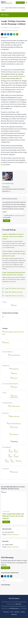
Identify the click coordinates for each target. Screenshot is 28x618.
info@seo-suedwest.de (13, 534)
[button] (26, 2)
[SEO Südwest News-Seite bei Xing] (13, 461)
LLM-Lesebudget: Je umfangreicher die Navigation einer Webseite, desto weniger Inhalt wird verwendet (13, 254)
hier (10, 191)
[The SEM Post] (14, 434)
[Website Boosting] (14, 416)
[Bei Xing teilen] (11, 34)
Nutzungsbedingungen (19, 215)
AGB (11, 611)
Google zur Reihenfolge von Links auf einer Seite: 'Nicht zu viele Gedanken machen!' (13, 236)
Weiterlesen (6, 521)
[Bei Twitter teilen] (2, 34)
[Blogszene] (14, 387)
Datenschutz (6, 611)
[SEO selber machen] (14, 406)
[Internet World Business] (14, 423)
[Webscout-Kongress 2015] (14, 373)
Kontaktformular (14, 608)
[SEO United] (14, 427)
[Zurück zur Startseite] (6, 2)
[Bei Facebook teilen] (5, 34)
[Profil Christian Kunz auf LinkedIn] (16, 456)
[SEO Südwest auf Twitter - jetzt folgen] (7, 461)
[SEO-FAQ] (14, 396)
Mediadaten (14, 614)
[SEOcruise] (14, 378)
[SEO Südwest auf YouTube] (19, 461)
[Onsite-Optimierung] (14, 355)
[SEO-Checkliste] (14, 305)
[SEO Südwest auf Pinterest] (11, 456)
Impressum (17, 611)
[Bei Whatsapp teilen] (14, 34)
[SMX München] (14, 368)
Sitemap (23, 611)
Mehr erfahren (5, 567)
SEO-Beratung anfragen (20, 2)
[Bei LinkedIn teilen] (8, 34)
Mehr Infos (18, 604)
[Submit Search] (24, 580)
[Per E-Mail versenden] (17, 34)
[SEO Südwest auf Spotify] (16, 451)
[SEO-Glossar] (14, 472)
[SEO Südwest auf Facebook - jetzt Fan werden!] (11, 451)
